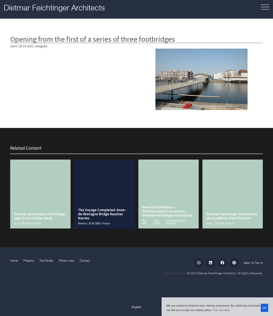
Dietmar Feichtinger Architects (54, 7)
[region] (217, 306)
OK (264, 307)
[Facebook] (222, 262)
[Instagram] (198, 262)
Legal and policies (175, 273)
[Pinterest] (234, 262)
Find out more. (221, 310)
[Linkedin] (210, 262)
